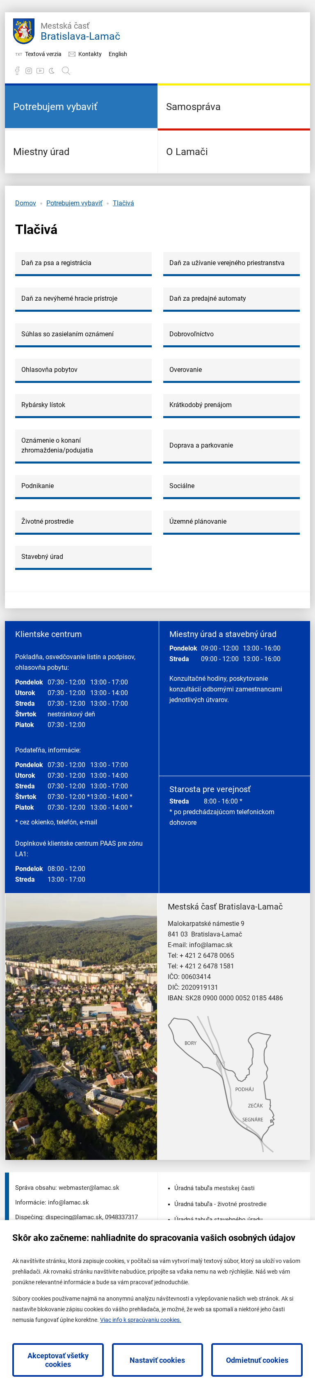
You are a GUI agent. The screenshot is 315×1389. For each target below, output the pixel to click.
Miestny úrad (41, 152)
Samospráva (193, 107)
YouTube (40, 71)
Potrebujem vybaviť (55, 107)
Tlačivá (123, 203)
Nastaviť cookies (157, 1360)
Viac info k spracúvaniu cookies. (140, 1320)
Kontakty (90, 54)
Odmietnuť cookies (257, 1360)
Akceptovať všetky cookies (58, 1360)
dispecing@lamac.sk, (74, 1217)
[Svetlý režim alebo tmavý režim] (52, 71)
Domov (25, 203)
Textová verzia (43, 54)
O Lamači (187, 152)
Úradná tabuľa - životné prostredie (220, 1204)
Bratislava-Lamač (80, 31)
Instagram (29, 71)
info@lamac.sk (211, 945)
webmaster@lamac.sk (89, 1187)
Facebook (17, 71)
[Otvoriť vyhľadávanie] (66, 71)
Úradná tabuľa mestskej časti (214, 1188)
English (118, 54)
